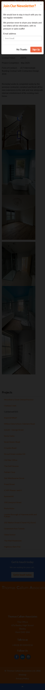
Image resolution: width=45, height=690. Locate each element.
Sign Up (36, 49)
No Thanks (21, 49)
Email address (9, 34)
